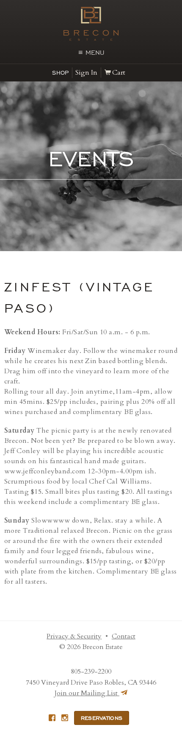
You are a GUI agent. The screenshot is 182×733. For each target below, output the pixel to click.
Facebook (52, 717)
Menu (91, 52)
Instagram (64, 717)
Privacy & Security (74, 636)
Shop (60, 72)
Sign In (86, 72)
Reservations (102, 718)
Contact (123, 636)
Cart (118, 72)
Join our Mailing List (87, 693)
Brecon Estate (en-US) (91, 24)
